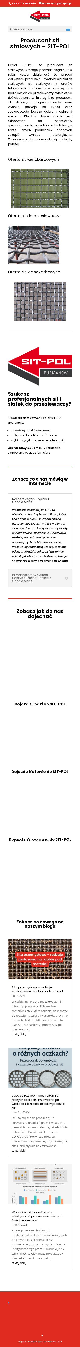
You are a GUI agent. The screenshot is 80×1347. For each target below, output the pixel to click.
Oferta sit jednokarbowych (34, 272)
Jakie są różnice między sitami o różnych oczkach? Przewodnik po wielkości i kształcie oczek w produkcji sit (38, 1102)
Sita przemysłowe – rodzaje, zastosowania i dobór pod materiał (37, 989)
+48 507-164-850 (24, 3)
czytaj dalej (19, 1034)
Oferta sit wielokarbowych (33, 159)
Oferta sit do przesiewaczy (33, 216)
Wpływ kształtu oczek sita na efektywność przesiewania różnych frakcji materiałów (37, 1216)
